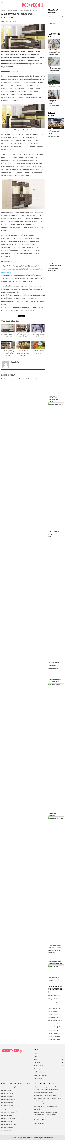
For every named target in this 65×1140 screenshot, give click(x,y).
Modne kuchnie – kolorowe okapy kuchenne (54, 979)
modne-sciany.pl (53, 1005)
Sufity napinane (39, 1123)
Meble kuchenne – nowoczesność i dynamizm (55, 663)
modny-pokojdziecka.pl (55, 1017)
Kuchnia (9, 10)
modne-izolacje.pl (53, 1030)
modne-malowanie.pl (54, 1033)
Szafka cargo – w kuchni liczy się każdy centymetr (8, 334)
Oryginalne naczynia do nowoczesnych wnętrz (55, 131)
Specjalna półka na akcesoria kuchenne (55, 962)
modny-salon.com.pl (54, 1008)
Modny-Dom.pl (17, 1138)
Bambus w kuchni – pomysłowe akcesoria (55, 813)
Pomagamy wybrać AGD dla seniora (55, 680)
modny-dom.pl (52, 999)
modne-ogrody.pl (53, 1002)
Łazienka (36, 1059)
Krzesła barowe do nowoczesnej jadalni (55, 264)
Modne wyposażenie (40, 1075)
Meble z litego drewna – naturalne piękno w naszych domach (23, 352)
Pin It (27, 317)
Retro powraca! (54, 532)
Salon (35, 1053)
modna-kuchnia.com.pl (55, 1021)
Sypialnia (37, 1063)
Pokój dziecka (38, 1066)
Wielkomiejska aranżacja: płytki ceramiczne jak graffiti (8, 352)
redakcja (15, 21)
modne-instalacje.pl (54, 1027)
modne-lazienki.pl (53, 1011)
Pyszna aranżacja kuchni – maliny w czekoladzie (23, 334)
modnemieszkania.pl (54, 1039)
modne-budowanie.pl (54, 995)
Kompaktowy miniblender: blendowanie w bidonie (53, 398)
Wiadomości (38, 1078)
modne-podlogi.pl (53, 1014)
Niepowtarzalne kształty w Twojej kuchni (38, 334)
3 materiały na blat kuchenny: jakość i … (55, 946)
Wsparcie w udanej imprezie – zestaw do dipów (38, 351)
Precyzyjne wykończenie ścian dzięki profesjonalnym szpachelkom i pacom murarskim (46, 1106)
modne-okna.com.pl (54, 1036)
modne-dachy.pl (53, 1024)
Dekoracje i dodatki (40, 1069)
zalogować (13, 379)
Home (3, 10)
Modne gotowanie (40, 1072)
